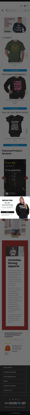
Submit (7, 212)
